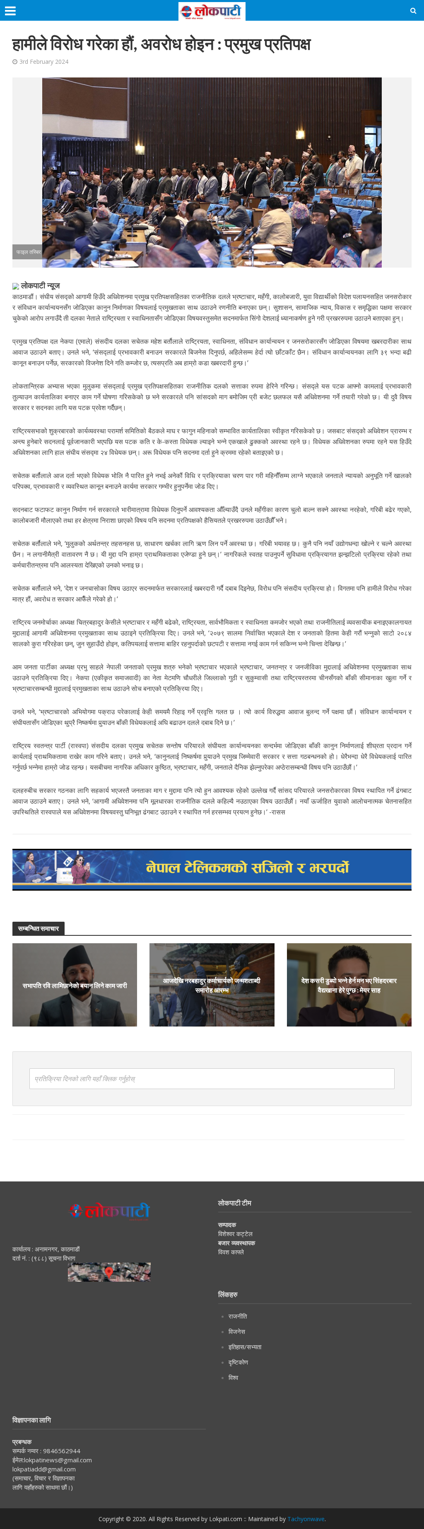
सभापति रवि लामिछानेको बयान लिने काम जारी (75, 985)
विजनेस (237, 1331)
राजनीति (238, 1316)
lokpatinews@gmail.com (58, 1460)
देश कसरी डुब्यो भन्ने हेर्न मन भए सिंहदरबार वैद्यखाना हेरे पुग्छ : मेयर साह (349, 985)
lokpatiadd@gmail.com (44, 1469)
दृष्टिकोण (238, 1362)
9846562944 (60, 1451)
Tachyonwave (306, 1519)
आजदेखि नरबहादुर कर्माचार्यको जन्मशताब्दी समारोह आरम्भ (211, 985)
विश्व (233, 1377)
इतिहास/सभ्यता (245, 1347)
